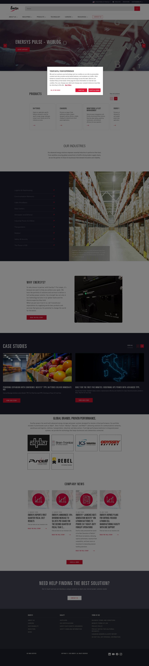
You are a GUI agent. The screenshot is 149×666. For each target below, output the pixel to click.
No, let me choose (55, 90)
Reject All (81, 90)
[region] (75, 81)
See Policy (68, 85)
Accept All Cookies (94, 90)
